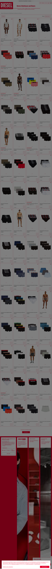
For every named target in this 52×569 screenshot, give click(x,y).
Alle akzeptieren (44, 566)
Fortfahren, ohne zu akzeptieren (8, 566)
